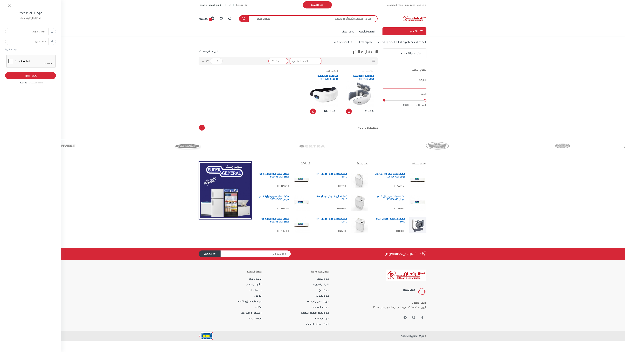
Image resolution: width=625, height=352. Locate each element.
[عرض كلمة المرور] (52, 41)
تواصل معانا (348, 31)
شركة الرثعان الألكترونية (412, 336)
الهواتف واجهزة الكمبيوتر (317, 324)
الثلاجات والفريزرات (321, 284)
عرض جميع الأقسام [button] (412, 53)
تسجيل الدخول (30, 75)
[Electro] (414, 18)
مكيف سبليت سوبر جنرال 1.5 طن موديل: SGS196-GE (390, 175)
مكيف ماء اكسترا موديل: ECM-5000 (390, 220)
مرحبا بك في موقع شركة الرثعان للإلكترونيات (406, 5)
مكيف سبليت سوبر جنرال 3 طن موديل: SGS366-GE (391, 198)
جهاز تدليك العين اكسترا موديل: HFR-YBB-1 (327, 77)
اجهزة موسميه (322, 318)
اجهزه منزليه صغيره (320, 307)
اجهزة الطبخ (324, 290)
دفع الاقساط (317, 5)
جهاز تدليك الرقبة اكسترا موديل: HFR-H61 (363, 77)
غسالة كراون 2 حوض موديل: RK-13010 (332, 198)
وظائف (258, 307)
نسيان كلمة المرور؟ (12, 49)
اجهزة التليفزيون (322, 296)
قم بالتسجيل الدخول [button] (209, 5)
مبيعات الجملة (255, 318)
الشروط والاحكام (254, 284)
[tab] (373, 60)
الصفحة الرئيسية (367, 31)
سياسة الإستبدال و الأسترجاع (249, 301)
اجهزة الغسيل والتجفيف (318, 301)
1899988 (408, 290)
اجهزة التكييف (323, 279)
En (230, 5)
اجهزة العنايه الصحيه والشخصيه (315, 313)
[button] (230, 5)
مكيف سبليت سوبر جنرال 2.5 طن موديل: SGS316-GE (274, 198)
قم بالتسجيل (210, 253)
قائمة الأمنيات (255, 279)
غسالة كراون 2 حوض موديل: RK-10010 (332, 220)
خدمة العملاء (255, 290)
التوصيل (258, 296)
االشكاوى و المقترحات (251, 313)
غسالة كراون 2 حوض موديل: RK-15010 (332, 175)
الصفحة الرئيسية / (417, 42)
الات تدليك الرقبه (368, 71)
